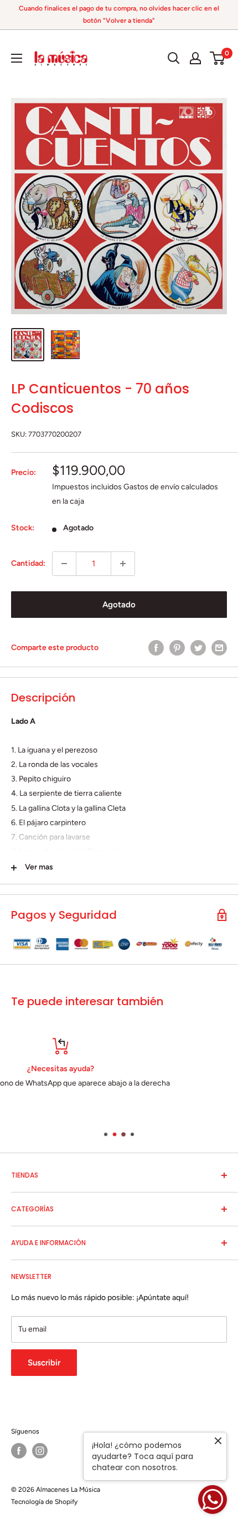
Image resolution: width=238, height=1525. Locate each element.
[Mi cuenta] (195, 58)
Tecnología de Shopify (44, 1502)
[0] (218, 58)
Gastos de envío (151, 487)
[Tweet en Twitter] (198, 648)
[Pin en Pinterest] (177, 648)
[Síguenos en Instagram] (40, 1451)
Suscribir (44, 1363)
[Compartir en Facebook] (156, 648)
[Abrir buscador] (174, 58)
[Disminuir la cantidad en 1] (64, 563)
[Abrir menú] (16, 58)
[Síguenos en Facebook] (19, 1451)
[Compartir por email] (219, 648)
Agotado (119, 605)
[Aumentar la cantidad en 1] (122, 563)
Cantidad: (28, 563)
